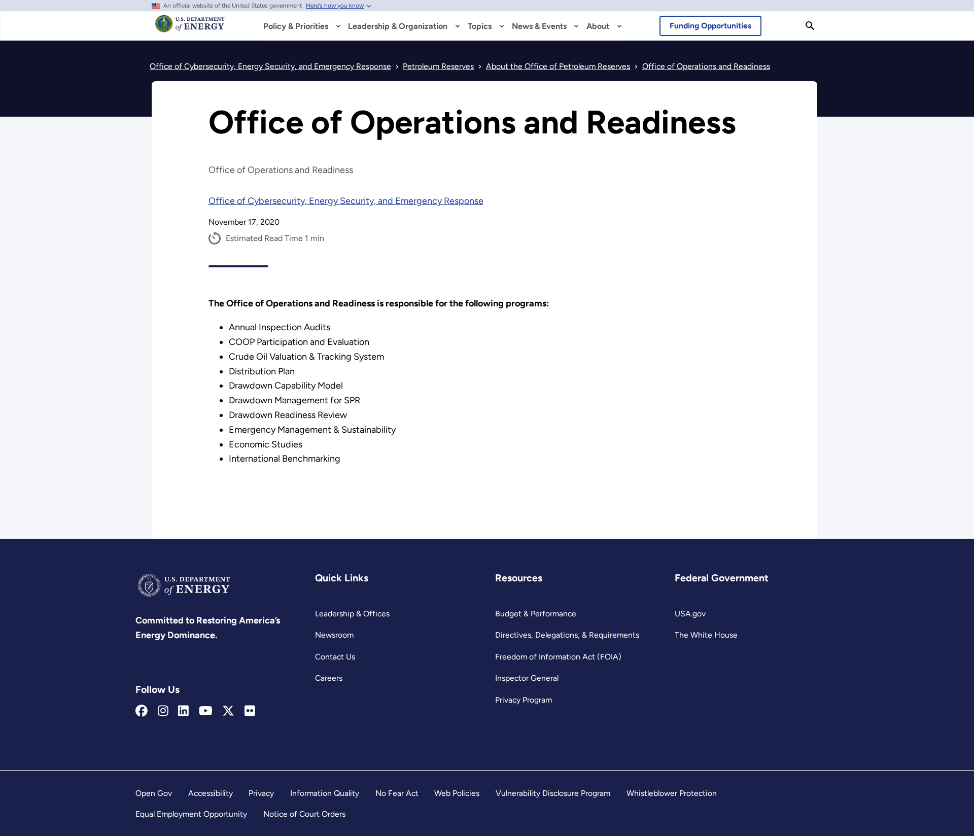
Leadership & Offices (352, 613)
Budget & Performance (535, 613)
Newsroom (334, 635)
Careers (328, 678)
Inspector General (527, 678)
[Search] (810, 26)
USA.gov (690, 613)
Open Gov (153, 793)
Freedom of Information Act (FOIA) (558, 656)
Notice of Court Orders (304, 814)
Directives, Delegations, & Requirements (567, 635)
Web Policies (456, 793)
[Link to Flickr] (250, 711)
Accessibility (210, 793)
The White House (706, 635)
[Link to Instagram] (163, 711)
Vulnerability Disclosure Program (553, 793)
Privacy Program (523, 700)
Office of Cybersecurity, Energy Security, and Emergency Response (345, 200)
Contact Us (335, 656)
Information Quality (324, 793)
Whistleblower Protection (672, 793)
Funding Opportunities (710, 25)
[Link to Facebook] (141, 711)
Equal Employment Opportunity (191, 814)
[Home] (190, 28)
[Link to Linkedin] (183, 711)
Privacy (261, 793)
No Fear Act (397, 793)
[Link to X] (228, 711)
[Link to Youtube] (206, 711)
